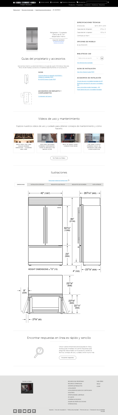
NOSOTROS (71, 392)
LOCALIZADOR (72, 388)
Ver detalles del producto (58, 41)
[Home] (14, 3)
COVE (98, 386)
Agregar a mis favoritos (58, 42)
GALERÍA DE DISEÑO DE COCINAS (77, 401)
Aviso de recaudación (60, 410)
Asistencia (95, 5)
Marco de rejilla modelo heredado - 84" (88, 87)
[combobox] (97, 2)
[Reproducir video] (24, 138)
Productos (72, 5)
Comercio (87, 5)
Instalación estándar (37, 184)
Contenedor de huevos (45, 96)
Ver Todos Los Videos (59, 158)
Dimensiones (21, 184)
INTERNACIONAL (72, 404)
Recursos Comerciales (27, 10)
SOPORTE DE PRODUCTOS (75, 386)
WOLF (98, 384)
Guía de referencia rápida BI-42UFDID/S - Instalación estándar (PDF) (50, 76)
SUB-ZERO (100, 381)
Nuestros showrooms (68, 2)
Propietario (79, 5)
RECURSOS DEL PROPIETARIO (76, 381)
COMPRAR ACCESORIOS (74, 399)
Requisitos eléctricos (58, 184)
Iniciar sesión (45, 2)
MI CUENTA (71, 397)
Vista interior (96, 184)
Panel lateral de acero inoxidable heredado (89, 89)
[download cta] (102, 58)
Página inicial (16, 10)
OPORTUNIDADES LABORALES (76, 395)
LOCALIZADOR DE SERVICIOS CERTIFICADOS (80, 390)
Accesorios (82, 2)
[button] (108, 2)
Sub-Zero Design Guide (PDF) (85, 72)
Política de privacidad (73, 410)
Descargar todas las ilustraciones (58, 180)
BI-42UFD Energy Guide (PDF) (47, 79)
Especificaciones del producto (43, 10)
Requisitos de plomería (79, 184)
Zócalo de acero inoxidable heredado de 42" (90, 81)
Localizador (55, 2)
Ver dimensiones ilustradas (85, 62)
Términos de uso (84, 410)
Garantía (51, 410)
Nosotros (102, 5)
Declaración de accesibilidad (97, 410)
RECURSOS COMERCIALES (75, 383)
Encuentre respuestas (67, 357)
